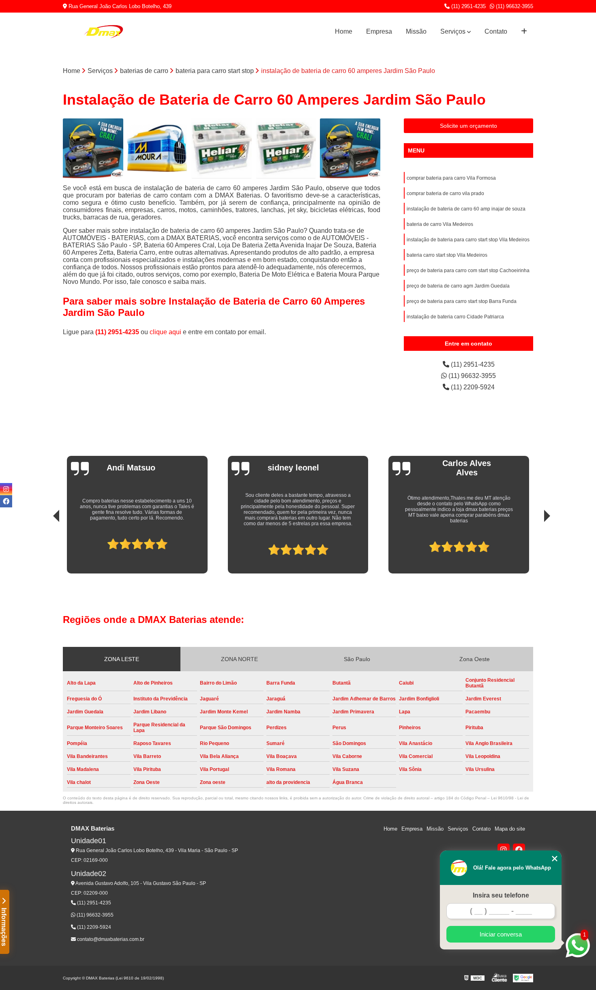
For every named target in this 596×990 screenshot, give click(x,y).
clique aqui (165, 332)
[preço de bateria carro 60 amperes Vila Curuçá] (286, 148)
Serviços (452, 31)
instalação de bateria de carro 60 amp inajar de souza (466, 209)
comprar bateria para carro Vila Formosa (451, 178)
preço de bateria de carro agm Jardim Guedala (458, 286)
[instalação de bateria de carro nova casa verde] (93, 148)
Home (343, 31)
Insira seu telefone (501, 895)
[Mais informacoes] (524, 32)
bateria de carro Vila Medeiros (440, 224)
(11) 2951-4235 (468, 6)
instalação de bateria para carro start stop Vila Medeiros (468, 240)
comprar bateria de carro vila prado (445, 193)
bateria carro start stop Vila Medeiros (447, 255)
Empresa (379, 31)
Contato (496, 31)
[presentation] (45, 546)
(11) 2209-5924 (472, 387)
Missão (416, 31)
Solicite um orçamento (468, 125)
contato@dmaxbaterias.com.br (110, 939)
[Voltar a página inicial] (103, 31)
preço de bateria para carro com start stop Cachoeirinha (468, 270)
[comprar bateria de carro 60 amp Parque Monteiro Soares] (221, 148)
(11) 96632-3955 (513, 6)
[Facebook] (519, 850)
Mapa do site (510, 829)
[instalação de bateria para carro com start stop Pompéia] (350, 148)
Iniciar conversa (501, 934)
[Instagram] (503, 850)
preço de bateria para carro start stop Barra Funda (462, 301)
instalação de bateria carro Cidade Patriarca (455, 317)
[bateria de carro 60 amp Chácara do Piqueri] (157, 148)
